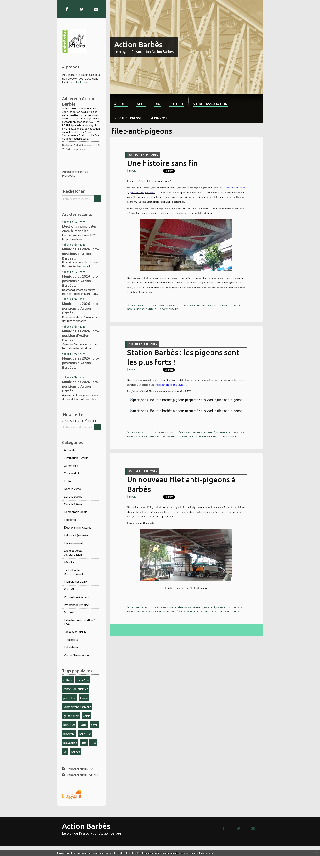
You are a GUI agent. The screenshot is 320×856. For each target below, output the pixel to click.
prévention (70, 742)
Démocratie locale (75, 512)
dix (157, 104)
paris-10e (69, 698)
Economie (70, 519)
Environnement (73, 543)
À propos (159, 118)
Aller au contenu (12, 3)
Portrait (69, 589)
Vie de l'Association (76, 655)
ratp (138, 309)
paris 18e (85, 733)
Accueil (120, 104)
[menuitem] (121, 101)
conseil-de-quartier (75, 689)
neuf (141, 104)
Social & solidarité (75, 631)
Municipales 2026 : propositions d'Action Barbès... (80, 253)
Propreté (69, 612)
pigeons (161, 436)
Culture (68, 481)
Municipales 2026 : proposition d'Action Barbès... (80, 335)
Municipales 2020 (75, 581)
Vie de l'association (210, 104)
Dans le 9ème (72, 488)
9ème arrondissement (77, 706)
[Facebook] (66, 9)
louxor (84, 698)
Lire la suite (82, 82)
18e (83, 742)
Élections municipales (77, 527)
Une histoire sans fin (162, 163)
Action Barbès (138, 44)
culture (67, 680)
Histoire (69, 562)
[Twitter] (81, 9)
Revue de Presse (128, 118)
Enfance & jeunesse (76, 535)
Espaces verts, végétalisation (73, 552)
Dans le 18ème (73, 504)
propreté (69, 733)
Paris (82, 724)
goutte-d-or (71, 716)
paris (192, 305)
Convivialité (71, 473)
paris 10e (69, 724)
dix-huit (176, 104)
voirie (86, 716)
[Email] (96, 9)
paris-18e (83, 680)
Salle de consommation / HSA (79, 622)
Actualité (70, 450)
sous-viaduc (148, 309)
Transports (71, 639)
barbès (75, 751)
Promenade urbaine (76, 604)
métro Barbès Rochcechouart (73, 572)
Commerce (71, 465)
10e (93, 742)
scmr (94, 724)
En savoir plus (206, 853)
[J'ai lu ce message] (316, 852)
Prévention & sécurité (77, 597)
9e (64, 751)
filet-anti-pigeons (226, 305)
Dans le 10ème (73, 496)
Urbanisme (71, 647)
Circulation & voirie (76, 457)
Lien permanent (139, 305)
